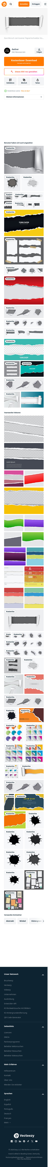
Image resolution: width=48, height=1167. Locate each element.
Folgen (39, 52)
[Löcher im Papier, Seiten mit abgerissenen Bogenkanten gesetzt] (23, 348)
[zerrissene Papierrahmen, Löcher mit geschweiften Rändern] (23, 425)
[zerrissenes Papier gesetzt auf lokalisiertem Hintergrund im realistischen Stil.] (31, 195)
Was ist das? (25, 91)
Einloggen (36, 4)
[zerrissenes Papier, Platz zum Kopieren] (23, 248)
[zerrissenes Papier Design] (8, 221)
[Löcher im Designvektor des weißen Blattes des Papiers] (12, 441)
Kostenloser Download (24, 61)
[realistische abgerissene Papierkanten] (23, 296)
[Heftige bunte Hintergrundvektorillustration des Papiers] (13, 691)
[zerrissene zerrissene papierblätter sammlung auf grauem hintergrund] (12, 394)
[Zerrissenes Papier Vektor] (15, 458)
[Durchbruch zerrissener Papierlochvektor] (12, 182)
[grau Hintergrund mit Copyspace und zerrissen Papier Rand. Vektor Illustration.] (23, 515)
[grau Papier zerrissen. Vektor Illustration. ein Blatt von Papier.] (23, 487)
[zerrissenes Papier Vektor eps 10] (23, 358)
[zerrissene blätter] (19, 212)
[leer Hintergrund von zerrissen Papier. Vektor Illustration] (9, 1038)
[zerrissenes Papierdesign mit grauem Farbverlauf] (23, 159)
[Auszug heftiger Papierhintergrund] (12, 668)
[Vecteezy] (4, 4)
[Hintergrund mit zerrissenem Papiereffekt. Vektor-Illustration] (15, 1073)
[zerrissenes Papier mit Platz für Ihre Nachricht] (16, 1007)
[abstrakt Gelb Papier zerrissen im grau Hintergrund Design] (18, 1055)
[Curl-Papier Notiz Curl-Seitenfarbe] (13, 928)
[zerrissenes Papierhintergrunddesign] (23, 316)
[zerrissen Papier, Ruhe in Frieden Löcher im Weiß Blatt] (23, 337)
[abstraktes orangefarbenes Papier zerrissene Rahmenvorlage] (16, 911)
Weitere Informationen (15, 96)
